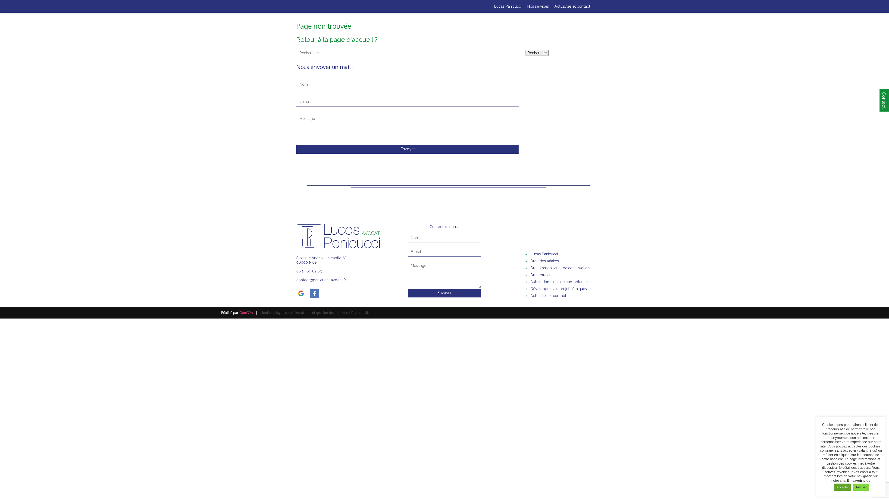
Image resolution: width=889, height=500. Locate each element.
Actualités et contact (572, 6)
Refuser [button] (861, 487)
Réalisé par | (239, 313)
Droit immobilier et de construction (560, 268)
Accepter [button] (842, 487)
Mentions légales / (274, 313)
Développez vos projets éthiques (558, 289)
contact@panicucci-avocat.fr (321, 280)
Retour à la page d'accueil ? (337, 40)
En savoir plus (858, 480)
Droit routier (540, 275)
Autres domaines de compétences (559, 282)
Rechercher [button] (537, 53)
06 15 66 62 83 (309, 271)
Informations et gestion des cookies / (320, 313)
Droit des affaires (544, 261)
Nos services (538, 6)
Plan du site (360, 313)
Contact (884, 100)
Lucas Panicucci (508, 6)
